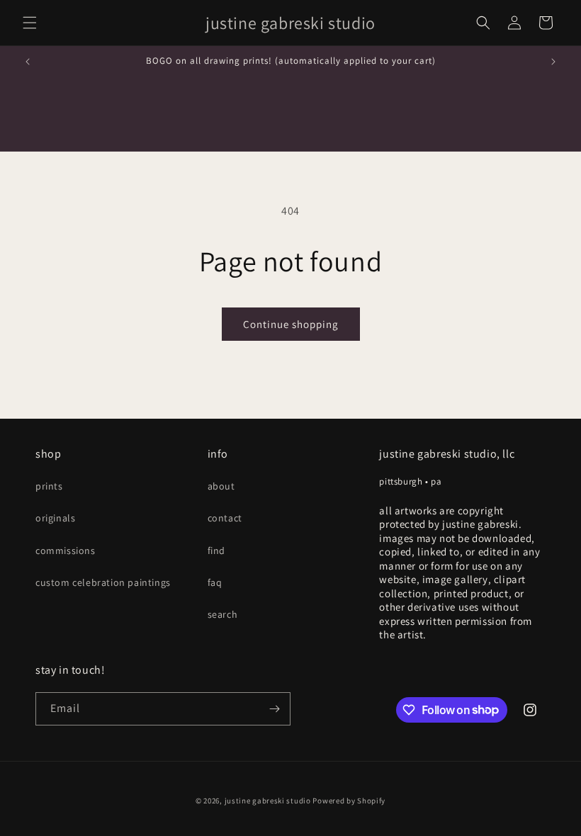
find (216, 550)
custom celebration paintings (103, 582)
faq (215, 582)
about (221, 486)
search (223, 614)
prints (49, 486)
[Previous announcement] (27, 61)
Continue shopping (291, 324)
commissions (65, 550)
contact (225, 518)
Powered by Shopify (348, 801)
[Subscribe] (274, 708)
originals (55, 518)
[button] (29, 22)
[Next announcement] (553, 61)
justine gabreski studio (268, 801)
